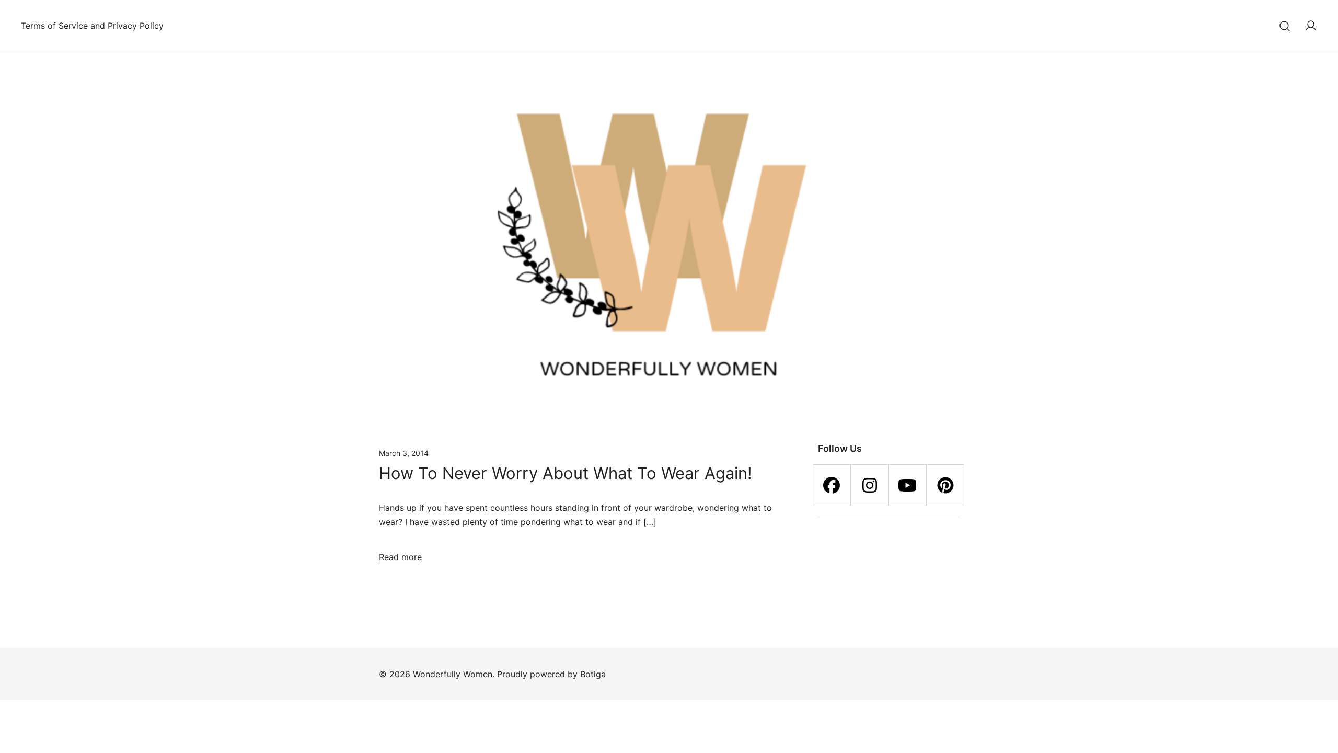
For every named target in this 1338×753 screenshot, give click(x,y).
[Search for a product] (1284, 26)
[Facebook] (832, 485)
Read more (400, 557)
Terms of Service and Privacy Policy (92, 25)
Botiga (593, 674)
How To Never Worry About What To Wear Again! (565, 473)
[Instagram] (870, 485)
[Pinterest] (946, 485)
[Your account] (1311, 26)
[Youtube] (908, 485)
